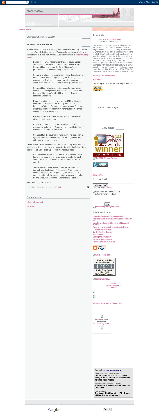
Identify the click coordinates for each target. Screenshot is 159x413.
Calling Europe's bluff (102, 229)
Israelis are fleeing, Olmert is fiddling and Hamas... (111, 224)
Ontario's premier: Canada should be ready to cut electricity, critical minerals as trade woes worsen (112, 377)
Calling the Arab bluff (102, 237)
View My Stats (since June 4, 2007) (108, 303)
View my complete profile (104, 75)
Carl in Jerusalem (113, 39)
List (114, 283)
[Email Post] (87, 187)
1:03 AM (57, 187)
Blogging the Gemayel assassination (109, 216)
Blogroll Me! (98, 175)
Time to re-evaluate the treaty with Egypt (110, 227)
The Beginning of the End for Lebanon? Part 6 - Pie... (113, 220)
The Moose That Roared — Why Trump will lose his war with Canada (112, 394)
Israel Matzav (34, 11)
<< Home (31, 206)
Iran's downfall (99, 234)
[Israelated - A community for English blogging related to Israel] (101, 279)
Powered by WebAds (25, 29)
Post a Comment (35, 202)
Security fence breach (102, 239)
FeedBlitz (107, 188)
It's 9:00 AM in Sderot (102, 232)
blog (100, 319)
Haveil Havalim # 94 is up (104, 242)
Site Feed (97, 79)
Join (112, 288)
